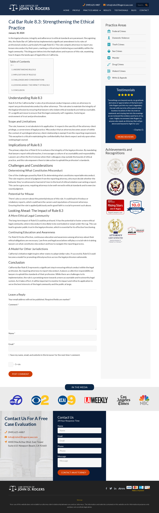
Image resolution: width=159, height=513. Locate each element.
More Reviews (126, 136)
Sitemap (79, 500)
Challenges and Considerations (28, 80)
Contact (144, 10)
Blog (133, 10)
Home (66, 10)
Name (11, 333)
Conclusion (18, 90)
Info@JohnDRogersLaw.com (120, 5)
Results (107, 10)
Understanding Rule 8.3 (24, 69)
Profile (76, 10)
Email (11, 344)
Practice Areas (90, 10)
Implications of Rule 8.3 (24, 75)
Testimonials (121, 10)
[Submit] (146, 5)
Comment (13, 304)
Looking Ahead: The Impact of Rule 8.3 (31, 85)
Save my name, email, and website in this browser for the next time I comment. (45, 355)
